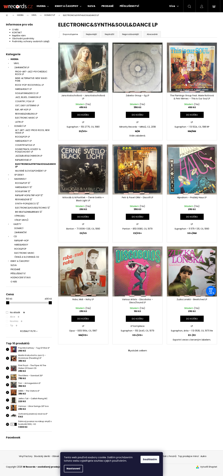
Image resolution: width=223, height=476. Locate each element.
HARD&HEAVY (21, 244)
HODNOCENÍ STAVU (21, 277)
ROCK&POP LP (22, 136)
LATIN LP (19, 121)
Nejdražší (109, 34)
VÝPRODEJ (19, 215)
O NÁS (15, 29)
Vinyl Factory (25, 456)
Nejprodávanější (130, 34)
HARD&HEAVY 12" (23, 187)
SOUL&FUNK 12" (22, 191)
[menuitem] (43, 6)
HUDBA (14, 59)
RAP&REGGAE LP (23, 159)
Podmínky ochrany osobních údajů (30, 41)
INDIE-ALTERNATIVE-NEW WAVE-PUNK (31, 79)
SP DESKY (19, 174)
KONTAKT (17, 32)
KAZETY (17, 224)
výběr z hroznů (168, 456)
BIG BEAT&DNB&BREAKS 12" (28, 211)
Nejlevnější (91, 34)
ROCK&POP (20, 248)
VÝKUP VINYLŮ (21, 220)
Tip (13, 325)
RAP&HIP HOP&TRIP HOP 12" (29, 195)
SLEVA (14, 265)
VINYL (16, 63)
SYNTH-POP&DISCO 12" (27, 203)
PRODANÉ (15, 269)
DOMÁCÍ (18, 228)
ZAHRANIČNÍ (20, 232)
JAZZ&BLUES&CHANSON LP (28, 155)
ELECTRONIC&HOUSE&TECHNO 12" (32, 207)
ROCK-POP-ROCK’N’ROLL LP (29, 84)
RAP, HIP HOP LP (23, 109)
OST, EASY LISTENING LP (27, 105)
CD (15, 236)
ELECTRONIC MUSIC (24, 252)
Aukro (203, 456)
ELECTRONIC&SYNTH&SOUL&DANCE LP (33, 165)
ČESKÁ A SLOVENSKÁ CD (26, 256)
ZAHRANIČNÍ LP (21, 67)
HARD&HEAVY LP (23, 89)
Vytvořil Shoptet (208, 466)
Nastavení (73, 468)
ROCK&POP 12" (22, 183)
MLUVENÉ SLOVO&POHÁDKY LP (30, 170)
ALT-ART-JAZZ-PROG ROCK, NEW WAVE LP (32, 131)
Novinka (16, 321)
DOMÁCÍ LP (20, 126)
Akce (14, 316)
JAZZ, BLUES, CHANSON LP (28, 97)
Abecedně (152, 34)
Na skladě (17, 312)
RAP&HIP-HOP (21, 240)
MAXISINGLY (20, 178)
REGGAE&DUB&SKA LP (26, 113)
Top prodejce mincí (188, 456)
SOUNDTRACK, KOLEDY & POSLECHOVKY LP (28, 150)
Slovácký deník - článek (46, 456)
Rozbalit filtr (28, 331)
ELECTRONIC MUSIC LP (26, 117)
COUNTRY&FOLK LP (25, 145)
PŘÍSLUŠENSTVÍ (18, 273)
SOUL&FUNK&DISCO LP (26, 93)
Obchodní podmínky (23, 38)
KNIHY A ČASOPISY (20, 261)
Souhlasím (150, 459)
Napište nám (19, 35)
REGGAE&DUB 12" (23, 199)
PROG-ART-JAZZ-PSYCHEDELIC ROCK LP (31, 73)
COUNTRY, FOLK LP (24, 101)
